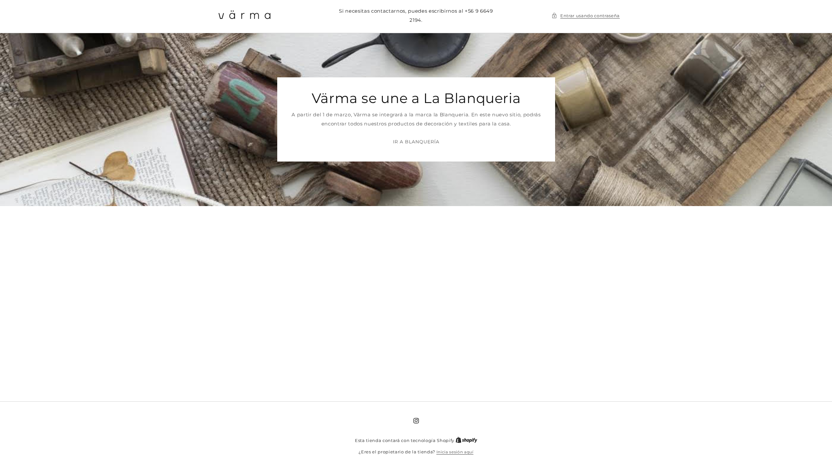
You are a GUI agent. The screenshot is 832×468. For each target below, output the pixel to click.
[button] (586, 16)
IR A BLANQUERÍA (416, 142)
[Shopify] (466, 440)
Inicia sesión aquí (455, 451)
